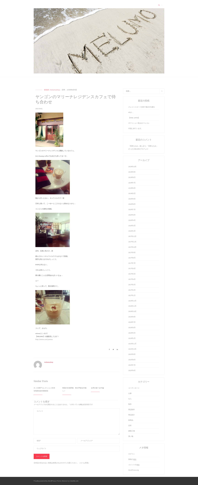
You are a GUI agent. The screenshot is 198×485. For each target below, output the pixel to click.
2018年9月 (132, 199)
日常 (63, 90)
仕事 (130, 393)
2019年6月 (132, 188)
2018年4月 (132, 220)
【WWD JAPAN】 (134, 118)
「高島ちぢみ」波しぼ (136, 146)
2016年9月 (132, 317)
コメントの (133, 465)
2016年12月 (132, 301)
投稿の (132, 459)
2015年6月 (132, 370)
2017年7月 (132, 263)
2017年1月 (132, 295)
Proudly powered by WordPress (45, 481)
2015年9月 (132, 354)
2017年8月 (132, 258)
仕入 (130, 399)
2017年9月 (132, 252)
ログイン (131, 454)
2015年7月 (132, 365)
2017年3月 (132, 285)
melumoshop (55, 90)
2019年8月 (132, 177)
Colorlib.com (74, 481)
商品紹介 (131, 415)
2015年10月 (132, 349)
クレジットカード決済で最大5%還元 (141, 107)
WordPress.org (133, 470)
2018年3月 (132, 226)
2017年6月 (132, 268)
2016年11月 (132, 306)
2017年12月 (132, 236)
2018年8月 (132, 204)
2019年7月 (132, 183)
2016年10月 (132, 311)
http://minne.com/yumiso (44, 339)
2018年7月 (132, 209)
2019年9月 (132, 172)
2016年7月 (132, 322)
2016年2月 (132, 338)
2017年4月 (132, 279)
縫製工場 (131, 431)
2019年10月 (132, 167)
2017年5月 (132, 274)
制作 (130, 404)
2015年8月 (132, 360)
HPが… (130, 112)
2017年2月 (132, 290)
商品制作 (131, 409)
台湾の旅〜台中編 (97, 388)
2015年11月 (132, 344)
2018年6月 (132, 215)
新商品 (130, 420)
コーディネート (134, 388)
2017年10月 (132, 247)
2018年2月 (132, 231)
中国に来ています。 (135, 128)
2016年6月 (132, 327)
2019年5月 (132, 193)
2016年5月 (132, 333)
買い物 (130, 436)
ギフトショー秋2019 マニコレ (139, 123)
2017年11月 (132, 242)
